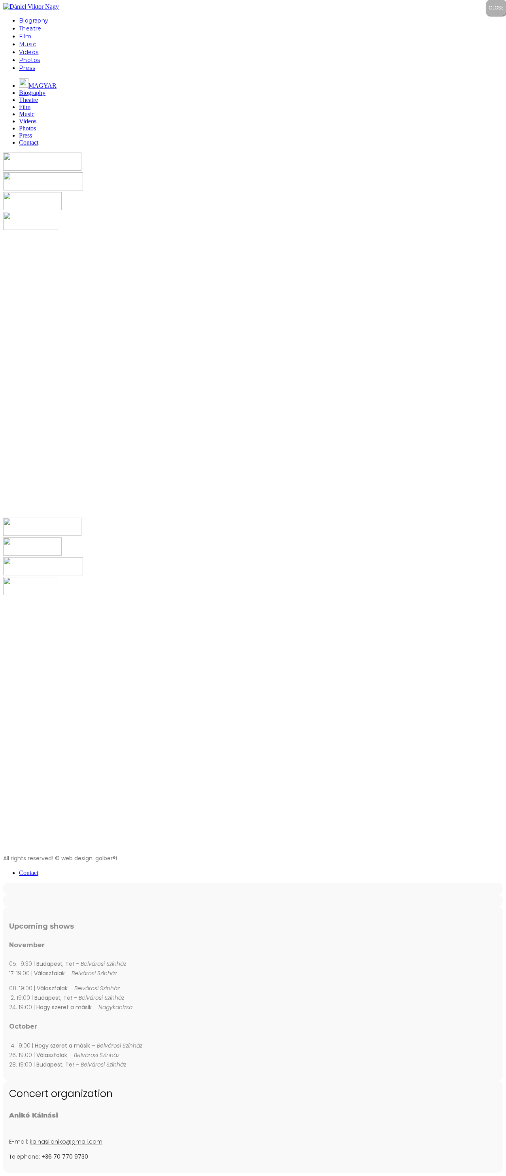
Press (27, 68)
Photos (29, 60)
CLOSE (496, 7)
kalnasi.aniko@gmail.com (66, 1142)
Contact (28, 142)
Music (27, 44)
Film (25, 36)
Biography (34, 20)
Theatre (30, 28)
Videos (28, 52)
